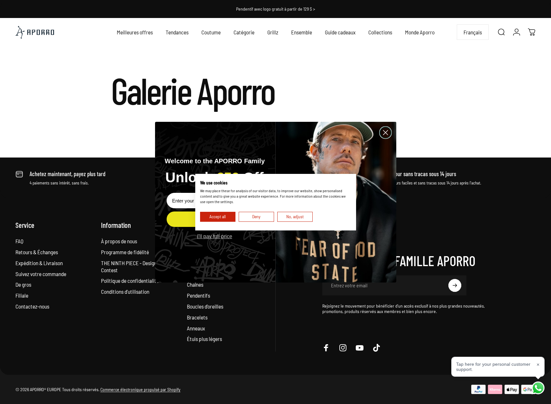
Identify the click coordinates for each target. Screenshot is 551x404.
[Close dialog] (385, 132)
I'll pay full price (214, 236)
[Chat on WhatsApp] (538, 388)
